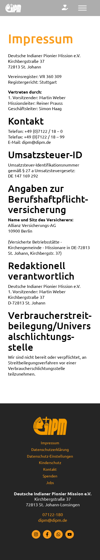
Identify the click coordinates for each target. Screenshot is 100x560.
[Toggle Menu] (82, 7)
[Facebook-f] (47, 534)
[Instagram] (36, 534)
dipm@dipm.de (52, 520)
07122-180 (52, 514)
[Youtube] (69, 534)
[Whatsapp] (58, 534)
